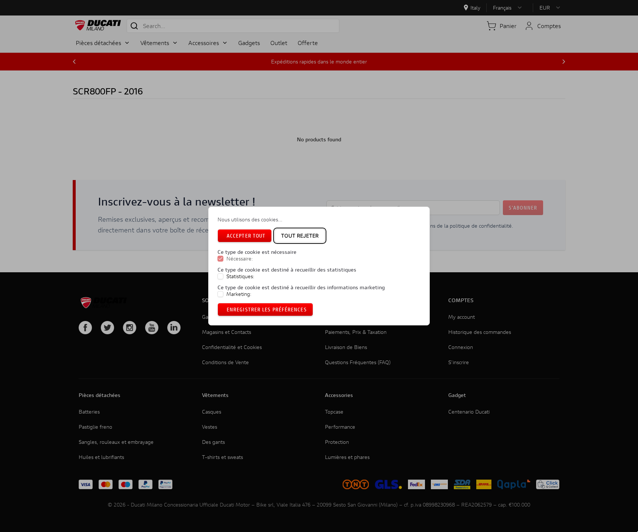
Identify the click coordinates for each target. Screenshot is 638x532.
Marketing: (238, 294)
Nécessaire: (239, 258)
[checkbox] (220, 259)
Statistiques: (240, 276)
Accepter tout (246, 235)
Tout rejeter (300, 235)
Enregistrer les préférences (267, 309)
